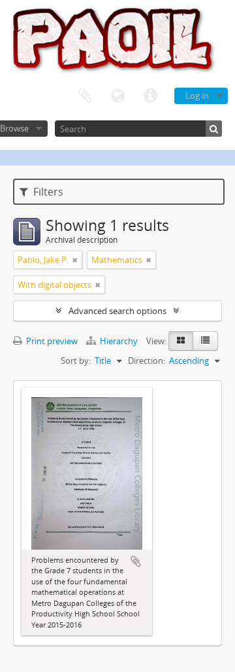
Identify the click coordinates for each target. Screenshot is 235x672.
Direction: (146, 360)
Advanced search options (117, 311)
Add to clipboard (135, 561)
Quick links (150, 96)
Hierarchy (119, 341)
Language (117, 96)
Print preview (51, 341)
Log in (197, 95)
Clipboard (85, 96)
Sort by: (76, 360)
